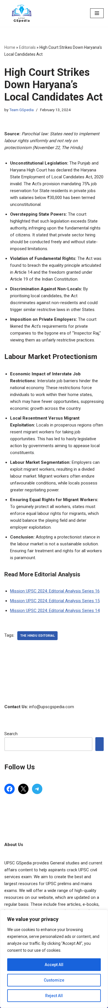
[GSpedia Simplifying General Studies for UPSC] (21, 13)
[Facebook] (9, 789)
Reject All (54, 995)
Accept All (54, 964)
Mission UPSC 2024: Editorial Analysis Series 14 (55, 610)
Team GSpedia (21, 109)
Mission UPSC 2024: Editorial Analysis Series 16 (55, 591)
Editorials (27, 47)
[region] (54, 959)
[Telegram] (37, 789)
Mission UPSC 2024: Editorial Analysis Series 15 (55, 600)
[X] (23, 789)
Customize (54, 980)
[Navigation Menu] (97, 13)
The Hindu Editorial (37, 636)
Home (9, 47)
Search (11, 733)
